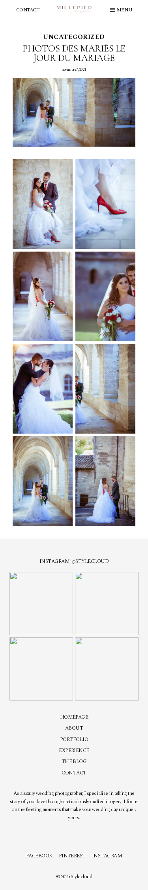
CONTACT (27, 10)
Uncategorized (74, 37)
